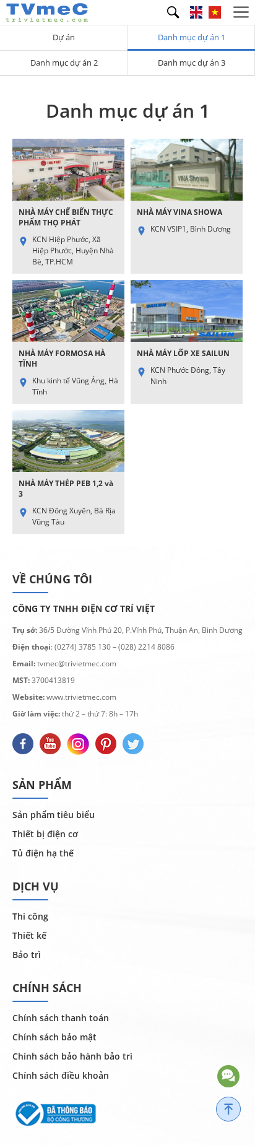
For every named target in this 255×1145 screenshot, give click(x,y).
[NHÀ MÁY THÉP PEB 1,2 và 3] (68, 472)
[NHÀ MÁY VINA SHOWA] (187, 206)
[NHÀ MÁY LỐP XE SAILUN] (187, 342)
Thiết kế (29, 935)
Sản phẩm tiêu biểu (53, 815)
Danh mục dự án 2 (64, 62)
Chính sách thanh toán (60, 1018)
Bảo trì (26, 954)
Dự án (64, 37)
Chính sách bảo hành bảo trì (72, 1056)
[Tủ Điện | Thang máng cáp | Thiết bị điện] (47, 11)
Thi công (30, 916)
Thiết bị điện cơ (45, 834)
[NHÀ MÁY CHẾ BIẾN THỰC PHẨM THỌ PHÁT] (68, 206)
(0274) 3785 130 (82, 647)
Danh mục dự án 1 (191, 37)
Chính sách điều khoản (60, 1075)
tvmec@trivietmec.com (75, 663)
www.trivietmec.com (81, 697)
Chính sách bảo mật (54, 1037)
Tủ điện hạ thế (43, 853)
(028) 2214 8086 (146, 647)
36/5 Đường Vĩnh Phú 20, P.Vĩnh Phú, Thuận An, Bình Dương (141, 630)
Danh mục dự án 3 (191, 62)
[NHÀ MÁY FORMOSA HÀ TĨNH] (68, 342)
